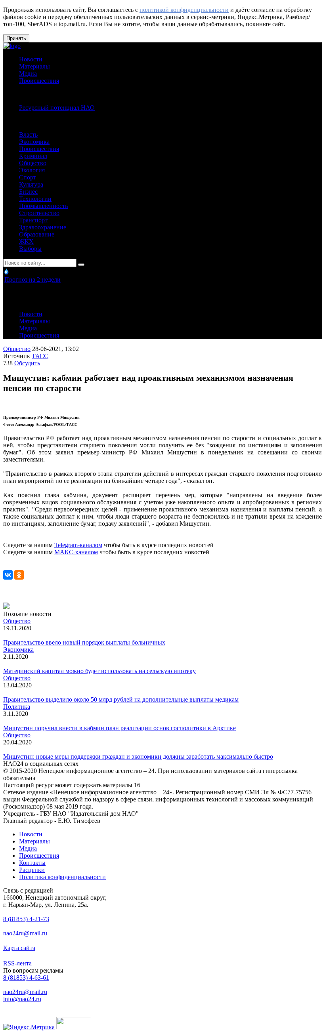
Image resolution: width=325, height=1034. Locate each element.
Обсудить (27, 363)
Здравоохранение (42, 227)
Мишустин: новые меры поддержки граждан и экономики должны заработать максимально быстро (138, 756)
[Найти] (81, 264)
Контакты (32, 862)
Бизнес (28, 191)
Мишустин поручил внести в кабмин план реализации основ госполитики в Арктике (119, 728)
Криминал (33, 156)
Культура (31, 184)
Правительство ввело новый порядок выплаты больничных (84, 642)
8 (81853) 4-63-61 (26, 977)
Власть (28, 134)
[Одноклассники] (19, 575)
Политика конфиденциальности (62, 877)
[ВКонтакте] (8, 575)
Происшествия (39, 80)
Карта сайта (19, 947)
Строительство (39, 213)
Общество (32, 163)
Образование (36, 234)
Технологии (35, 198)
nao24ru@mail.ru (25, 933)
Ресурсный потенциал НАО (57, 107)
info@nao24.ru (22, 999)
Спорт (27, 177)
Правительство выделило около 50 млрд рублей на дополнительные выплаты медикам (121, 699)
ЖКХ (26, 241)
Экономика (34, 141)
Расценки (32, 869)
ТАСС (40, 356)
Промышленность (43, 205)
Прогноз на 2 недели (32, 279)
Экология (32, 170)
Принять (16, 38)
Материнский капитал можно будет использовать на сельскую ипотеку (99, 671)
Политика (16, 706)
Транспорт (33, 220)
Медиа (28, 73)
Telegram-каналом (78, 545)
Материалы (34, 66)
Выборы (30, 248)
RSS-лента (17, 963)
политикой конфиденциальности (184, 9)
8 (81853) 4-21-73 (26, 919)
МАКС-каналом (76, 552)
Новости (30, 59)
